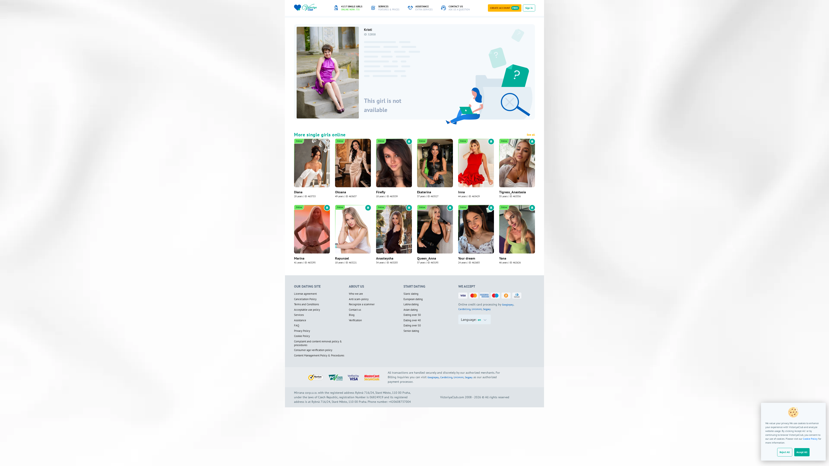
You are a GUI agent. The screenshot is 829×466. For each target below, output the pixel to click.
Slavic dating (410, 294)
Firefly (380, 192)
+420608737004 (400, 402)
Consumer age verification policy (313, 350)
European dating (413, 299)
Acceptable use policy (307, 310)
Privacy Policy (302, 331)
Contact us (355, 310)
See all (531, 135)
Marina (299, 258)
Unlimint (477, 309)
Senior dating (411, 331)
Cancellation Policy (305, 299)
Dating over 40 (412, 320)
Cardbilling (464, 309)
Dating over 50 (412, 325)
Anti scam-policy (359, 299)
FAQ (296, 325)
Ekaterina (424, 192)
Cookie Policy (810, 438)
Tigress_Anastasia (512, 192)
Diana (298, 192)
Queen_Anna (426, 258)
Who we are (356, 294)
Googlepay (507, 304)
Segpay (487, 309)
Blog (351, 315)
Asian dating (410, 310)
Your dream (466, 258)
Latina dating (411, 304)
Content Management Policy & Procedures (319, 355)
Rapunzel (342, 258)
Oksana (340, 192)
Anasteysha (384, 258)
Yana (502, 258)
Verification (355, 320)
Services (299, 315)
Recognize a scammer (362, 304)
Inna (461, 192)
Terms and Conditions (306, 304)
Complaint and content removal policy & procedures (318, 343)
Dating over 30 (412, 315)
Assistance (300, 320)
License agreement (305, 294)
